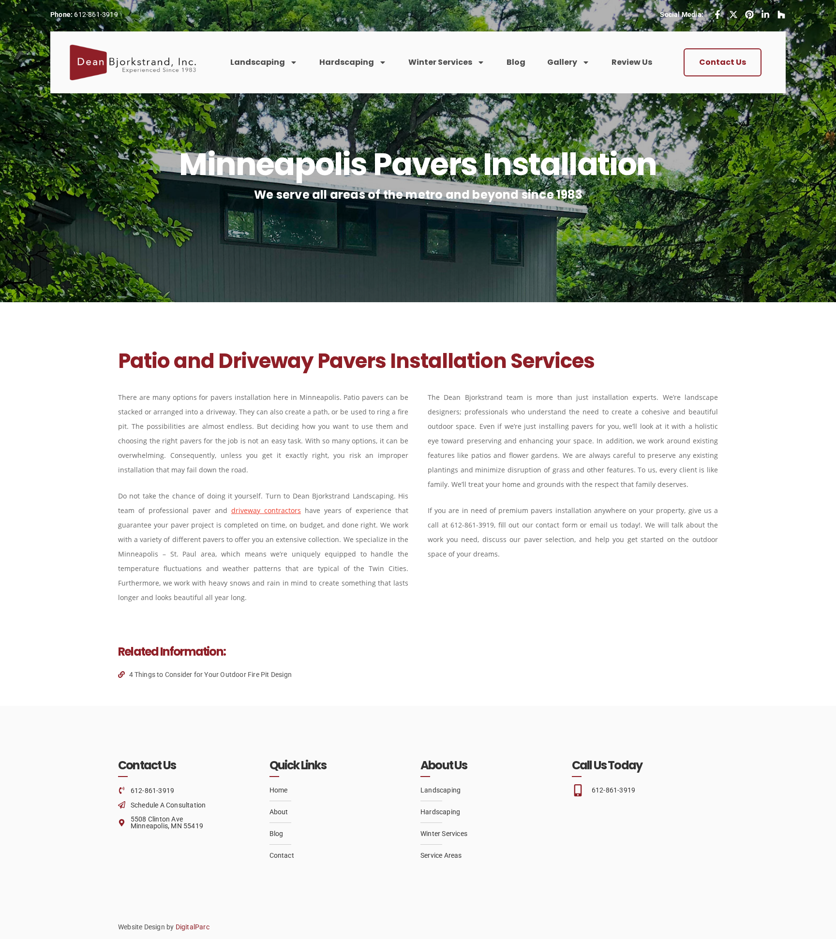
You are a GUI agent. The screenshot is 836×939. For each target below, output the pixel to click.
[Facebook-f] (717, 14)
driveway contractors (266, 510)
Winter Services (440, 62)
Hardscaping (346, 62)
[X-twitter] (733, 14)
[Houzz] (781, 14)
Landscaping (257, 62)
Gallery (562, 62)
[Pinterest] (749, 14)
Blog (516, 62)
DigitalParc (192, 927)
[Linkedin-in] (765, 14)
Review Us (632, 62)
